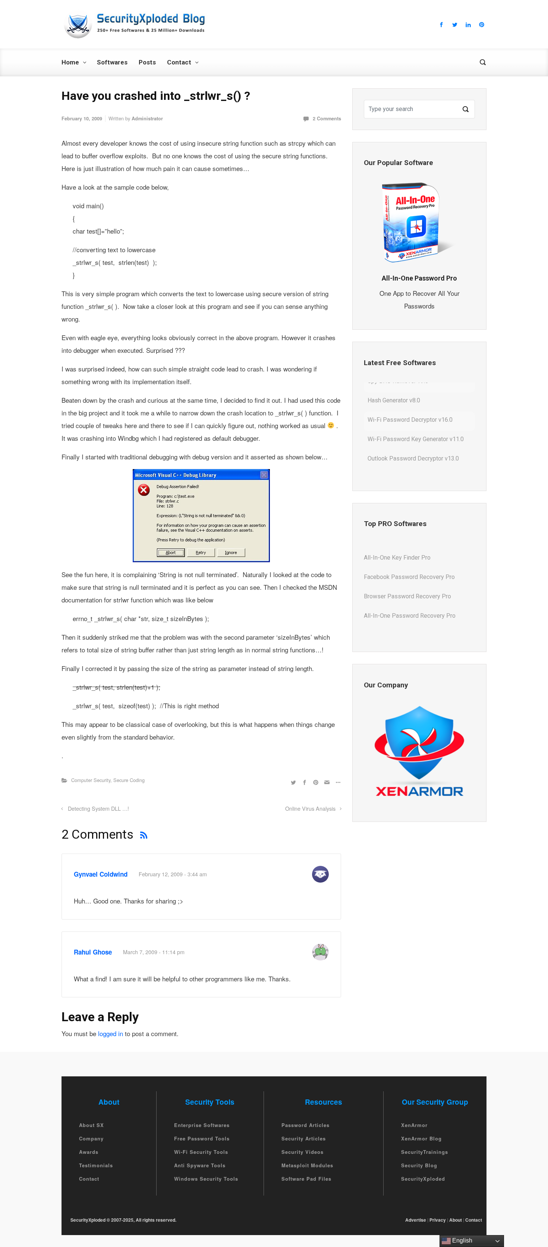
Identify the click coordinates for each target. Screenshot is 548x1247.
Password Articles (305, 1125)
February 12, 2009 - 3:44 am (173, 874)
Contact (89, 1178)
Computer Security (90, 780)
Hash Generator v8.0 (394, 390)
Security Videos (302, 1151)
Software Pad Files (306, 1178)
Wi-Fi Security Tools (201, 1151)
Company (91, 1138)
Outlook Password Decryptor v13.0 (413, 448)
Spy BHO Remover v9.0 (398, 468)
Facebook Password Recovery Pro (409, 567)
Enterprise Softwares (202, 1125)
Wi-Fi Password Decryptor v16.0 (410, 410)
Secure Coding (129, 780)
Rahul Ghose (93, 951)
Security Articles (303, 1138)
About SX (91, 1125)
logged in (110, 1033)
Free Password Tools (202, 1138)
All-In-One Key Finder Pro (397, 547)
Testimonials (96, 1165)
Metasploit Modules (307, 1165)
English (461, 1240)
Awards (88, 1151)
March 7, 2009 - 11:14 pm (154, 952)
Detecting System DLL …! (98, 808)
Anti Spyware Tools (200, 1165)
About (455, 1219)
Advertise (415, 1219)
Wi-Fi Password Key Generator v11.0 (416, 429)
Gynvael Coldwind (100, 874)
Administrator (147, 118)
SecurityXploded (423, 1178)
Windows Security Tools (206, 1178)
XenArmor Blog (421, 1138)
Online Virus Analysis (310, 808)
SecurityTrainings (424, 1151)
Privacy (437, 1219)
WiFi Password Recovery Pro (402, 625)
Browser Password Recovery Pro (407, 586)
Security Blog (419, 1165)
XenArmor (414, 1125)
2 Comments (327, 118)
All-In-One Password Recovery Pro (410, 606)
